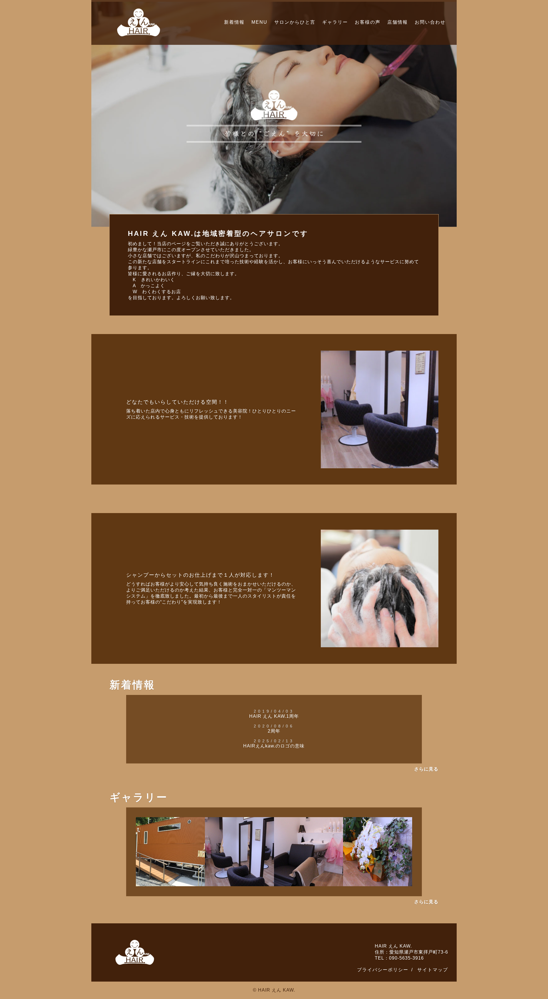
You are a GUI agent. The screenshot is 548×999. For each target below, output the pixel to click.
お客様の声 (367, 22)
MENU (259, 22)
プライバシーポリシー (382, 969)
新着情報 (234, 22)
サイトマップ (432, 969)
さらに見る (426, 769)
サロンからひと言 (294, 22)
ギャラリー (335, 22)
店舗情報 (397, 22)
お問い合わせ (430, 22)
